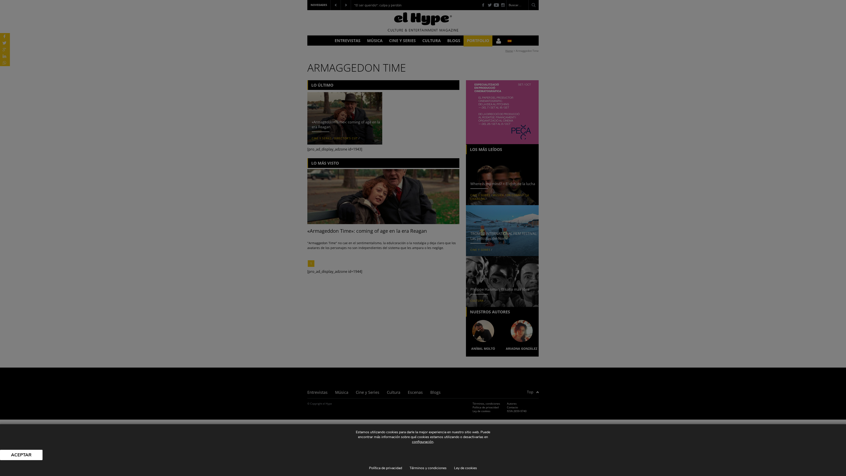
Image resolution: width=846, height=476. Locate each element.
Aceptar (21, 455)
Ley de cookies (465, 468)
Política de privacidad (385, 468)
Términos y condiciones (428, 468)
